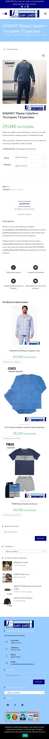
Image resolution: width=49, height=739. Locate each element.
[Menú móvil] (45, 14)
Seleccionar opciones (12, 362)
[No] (46, 731)
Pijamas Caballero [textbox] (24, 551)
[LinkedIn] (27, 7)
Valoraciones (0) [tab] (24, 214)
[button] (43, 56)
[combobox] (24, 551)
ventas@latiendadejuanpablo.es (22, 664)
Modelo (7, 165)
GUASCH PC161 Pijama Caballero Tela (24, 351)
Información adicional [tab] (24, 209)
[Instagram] (25, 7)
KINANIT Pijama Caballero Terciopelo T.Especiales (31, 35)
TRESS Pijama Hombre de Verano (24, 504)
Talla (6, 158)
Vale (25, 735)
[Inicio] (3, 35)
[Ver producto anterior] (4, 49)
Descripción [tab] (24, 204)
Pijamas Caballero (17, 189)
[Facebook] (22, 7)
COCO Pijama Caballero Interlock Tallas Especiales (24, 427)
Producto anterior (12, 49)
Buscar (40, 538)
